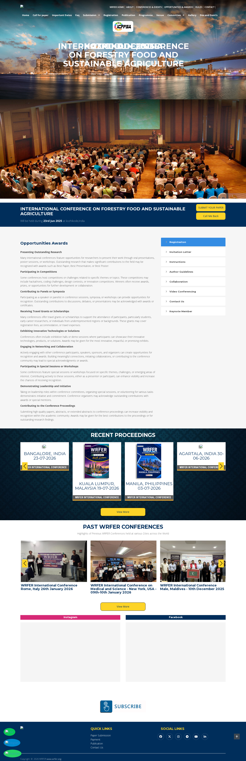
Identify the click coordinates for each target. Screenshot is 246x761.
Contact (209, 7)
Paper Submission (101, 735)
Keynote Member (180, 311)
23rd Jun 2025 (52, 221)
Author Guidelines (181, 271)
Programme (146, 15)
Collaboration (178, 281)
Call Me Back (210, 216)
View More (123, 512)
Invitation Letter (180, 251)
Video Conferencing (182, 291)
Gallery (192, 15)
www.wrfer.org (54, 758)
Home (25, 15)
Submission (89, 15)
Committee (174, 15)
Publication (128, 15)
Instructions (177, 261)
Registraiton (177, 242)
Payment (95, 739)
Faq (77, 15)
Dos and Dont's (208, 15)
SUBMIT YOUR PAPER (210, 207)
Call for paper (40, 15)
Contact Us (176, 301)
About (130, 7)
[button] (221, 466)
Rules (198, 7)
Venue (160, 15)
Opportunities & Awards (178, 7)
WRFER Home (117, 7)
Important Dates (62, 15)
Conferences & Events (149, 7)
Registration (111, 15)
